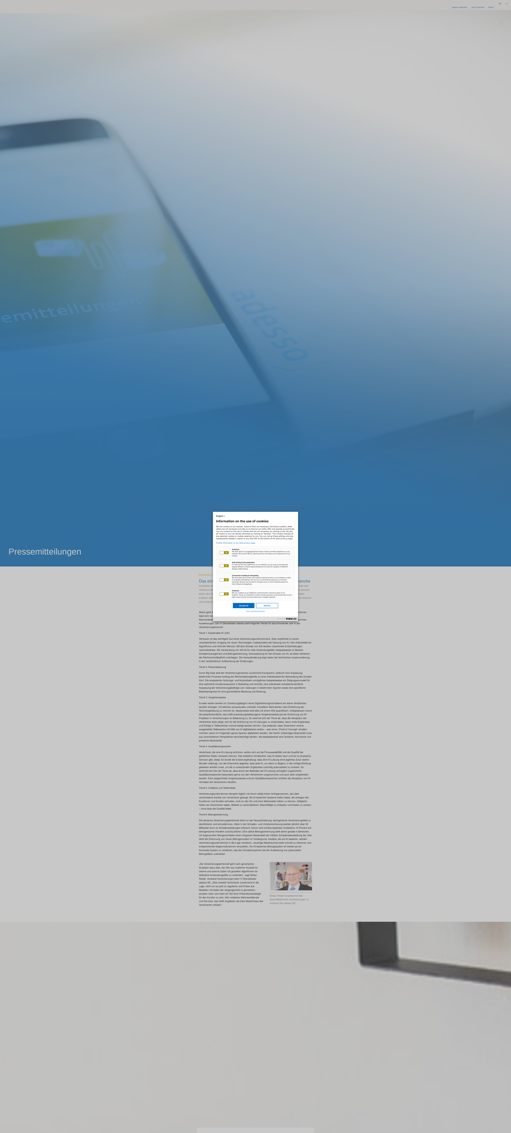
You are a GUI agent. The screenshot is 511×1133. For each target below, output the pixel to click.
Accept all (243, 605)
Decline (267, 605)
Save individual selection (255, 611)
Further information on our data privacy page (235, 543)
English (219, 516)
